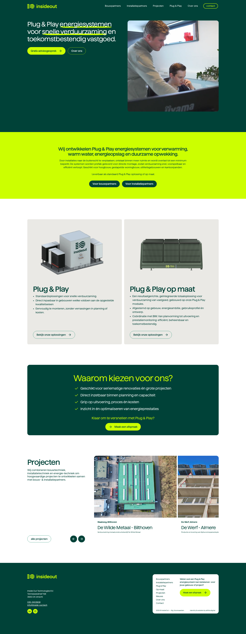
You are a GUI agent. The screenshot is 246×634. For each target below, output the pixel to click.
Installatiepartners (137, 6)
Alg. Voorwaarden (177, 610)
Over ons (193, 6)
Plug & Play (176, 6)
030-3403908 (33, 602)
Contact (160, 603)
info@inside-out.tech (37, 605)
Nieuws (159, 596)
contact (210, 6)
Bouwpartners (113, 6)
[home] (42, 6)
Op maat (160, 589)
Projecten (158, 6)
